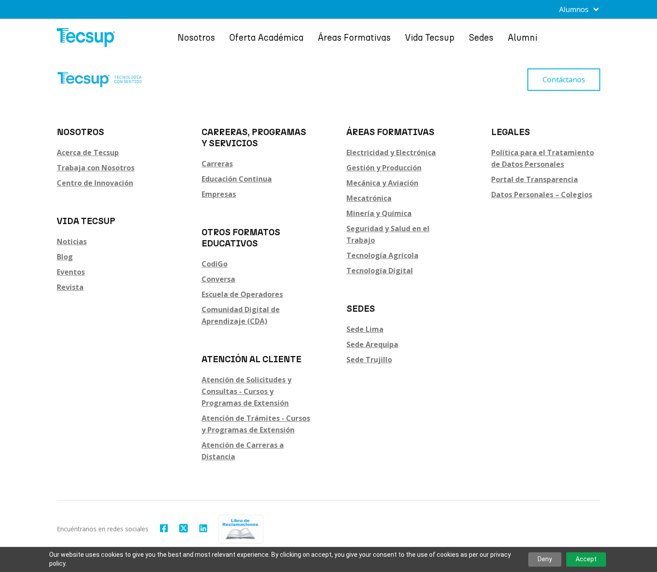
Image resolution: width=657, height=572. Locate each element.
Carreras (217, 164)
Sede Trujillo (369, 359)
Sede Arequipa (372, 344)
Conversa (218, 279)
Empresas (219, 194)
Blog (65, 257)
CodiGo (214, 264)
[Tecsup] (86, 37)
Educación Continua (237, 179)
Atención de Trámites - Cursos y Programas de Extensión (256, 424)
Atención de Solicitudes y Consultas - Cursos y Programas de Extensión (246, 391)
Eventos (71, 272)
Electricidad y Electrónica (391, 152)
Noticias (72, 241)
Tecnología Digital (379, 270)
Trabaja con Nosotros (96, 168)
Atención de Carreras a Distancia (243, 451)
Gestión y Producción (383, 168)
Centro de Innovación (95, 183)
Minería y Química (379, 213)
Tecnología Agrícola (382, 255)
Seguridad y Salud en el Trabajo (388, 234)
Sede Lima (364, 329)
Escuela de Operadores (242, 294)
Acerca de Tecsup (88, 152)
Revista (70, 287)
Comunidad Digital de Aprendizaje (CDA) (241, 315)
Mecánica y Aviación (382, 183)
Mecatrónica (369, 198)
